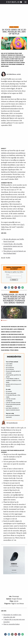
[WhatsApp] (22, 288)
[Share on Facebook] (5, 288)
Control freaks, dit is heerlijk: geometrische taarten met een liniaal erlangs (13, 246)
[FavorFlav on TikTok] (19, 288)
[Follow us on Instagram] (12, 288)
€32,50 (16, 601)
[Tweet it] (8, 288)
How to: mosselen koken (11, 624)
